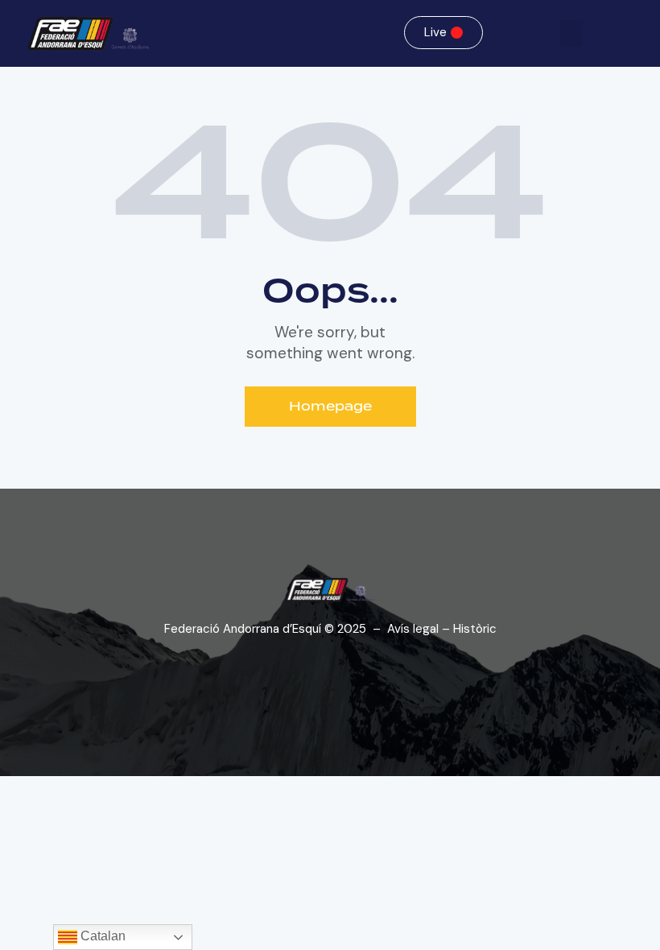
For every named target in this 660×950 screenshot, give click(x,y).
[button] (571, 33)
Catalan (101, 936)
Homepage (330, 406)
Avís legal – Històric (442, 629)
